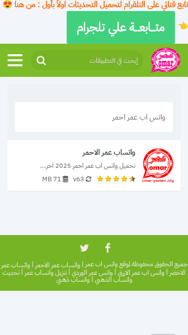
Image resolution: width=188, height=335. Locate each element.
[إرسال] (40, 60)
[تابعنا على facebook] (106, 248)
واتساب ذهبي (73, 280)
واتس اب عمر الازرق (141, 272)
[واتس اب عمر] (165, 60)
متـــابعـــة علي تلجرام (121, 27)
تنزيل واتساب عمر (46, 272)
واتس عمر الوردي (92, 272)
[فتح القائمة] (15, 60)
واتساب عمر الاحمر (57, 265)
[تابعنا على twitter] (83, 248)
